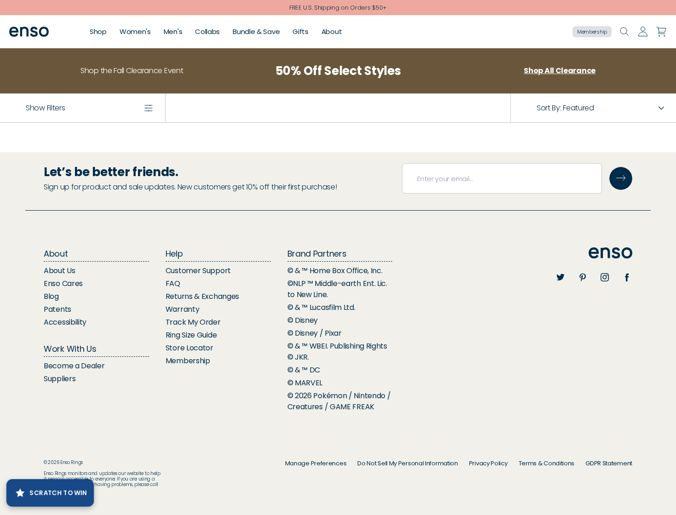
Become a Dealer (74, 365)
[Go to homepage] (29, 32)
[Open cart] (661, 31)
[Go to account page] (642, 31)
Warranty (183, 309)
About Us (59, 270)
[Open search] (624, 31)
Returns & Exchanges (202, 296)
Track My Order (193, 322)
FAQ (173, 283)
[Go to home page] (610, 253)
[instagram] (604, 277)
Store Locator (189, 348)
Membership (592, 31)
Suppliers (59, 378)
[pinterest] (582, 277)
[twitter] (560, 277)
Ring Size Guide (191, 335)
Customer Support (198, 270)
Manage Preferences (316, 463)
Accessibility (65, 322)
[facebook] (626, 277)
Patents (57, 309)
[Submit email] (620, 178)
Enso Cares (63, 283)
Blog (51, 296)
